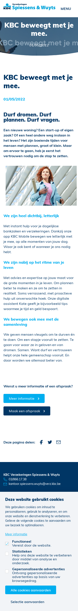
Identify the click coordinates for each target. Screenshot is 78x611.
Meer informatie (21, 398)
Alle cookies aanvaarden (31, 590)
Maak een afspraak (24, 411)
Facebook (41, 442)
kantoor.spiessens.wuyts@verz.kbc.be (35, 484)
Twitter (49, 442)
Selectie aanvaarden (27, 601)
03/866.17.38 (17, 479)
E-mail (58, 442)
